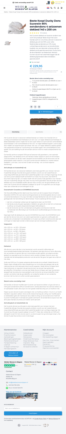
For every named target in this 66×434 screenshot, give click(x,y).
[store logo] (26, 8)
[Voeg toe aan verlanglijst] (31, 106)
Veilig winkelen (9, 333)
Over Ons (46, 340)
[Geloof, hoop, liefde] (46, 425)
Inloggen (46, 333)
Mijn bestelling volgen (50, 337)
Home (6, 12)
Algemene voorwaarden (51, 348)
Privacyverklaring (48, 346)
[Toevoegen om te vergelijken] (35, 106)
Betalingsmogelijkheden (12, 339)
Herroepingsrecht (10, 348)
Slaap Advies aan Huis (30, 341)
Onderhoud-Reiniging (31, 339)
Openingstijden (48, 342)
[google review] (33, 363)
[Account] (58, 8)
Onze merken (54, 340)
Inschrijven (33, 413)
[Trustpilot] (13, 364)
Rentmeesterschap (29, 345)
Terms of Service (53, 418)
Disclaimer (46, 344)
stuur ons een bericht (16, 388)
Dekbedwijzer (28, 333)
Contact (9, 371)
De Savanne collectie (30, 347)
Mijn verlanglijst (48, 335)
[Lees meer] (61, 72)
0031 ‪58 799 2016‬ (14, 385)
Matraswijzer (27, 337)
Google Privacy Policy (40, 418)
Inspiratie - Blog (28, 343)
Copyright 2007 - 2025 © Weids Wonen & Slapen (31, 425)
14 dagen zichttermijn (11, 347)
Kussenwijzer (27, 335)
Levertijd (7, 345)
